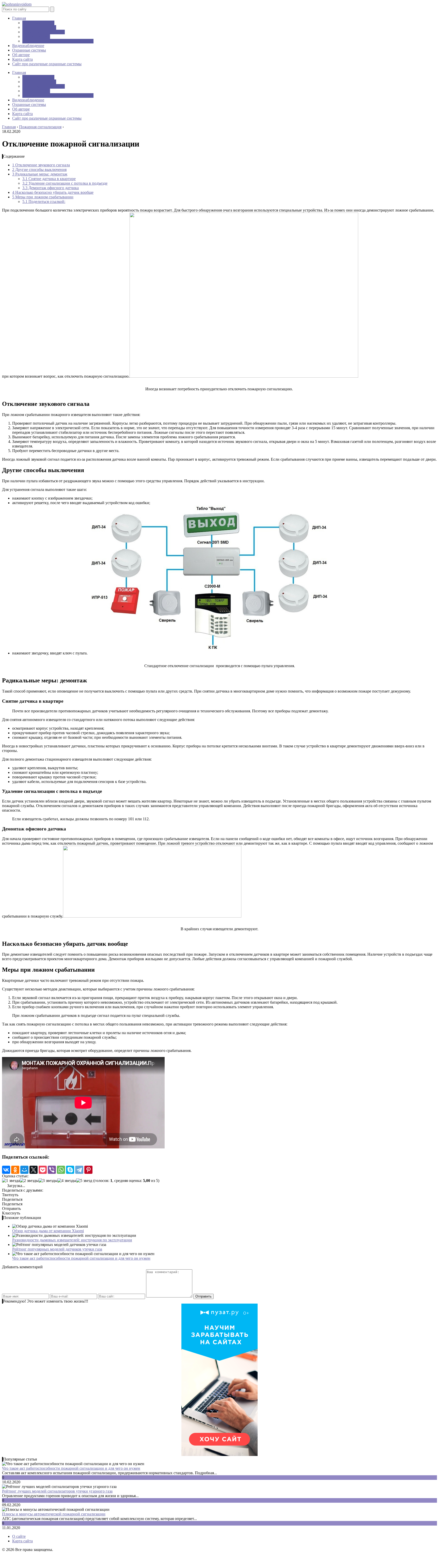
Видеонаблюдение (38, 23)
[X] (33, 1170)
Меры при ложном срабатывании (42, 197)
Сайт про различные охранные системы (47, 64)
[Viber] (52, 1170)
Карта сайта (22, 59)
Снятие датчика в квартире (49, 179)
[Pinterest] (88, 1170)
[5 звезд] (84, 1180)
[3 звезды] (48, 1180)
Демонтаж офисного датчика (50, 188)
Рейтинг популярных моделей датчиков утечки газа (57, 1249)
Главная (19, 18)
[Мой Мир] (24, 1170)
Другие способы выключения (39, 169)
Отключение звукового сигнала (41, 165)
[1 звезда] (11, 1180)
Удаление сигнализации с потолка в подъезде (64, 183)
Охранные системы (39, 27)
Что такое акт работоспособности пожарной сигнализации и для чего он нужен (81, 1258)
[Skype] (70, 1170)
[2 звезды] (29, 1180)
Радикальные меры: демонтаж (39, 174)
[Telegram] (79, 1170)
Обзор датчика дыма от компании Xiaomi (48, 1231)
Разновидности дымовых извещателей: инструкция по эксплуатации (72, 1240)
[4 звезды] (66, 1180)
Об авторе (21, 55)
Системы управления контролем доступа (57, 41)
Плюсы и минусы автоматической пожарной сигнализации (53, 1514)
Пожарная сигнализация (43, 32)
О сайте (19, 1536)
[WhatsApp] (61, 1170)
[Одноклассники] (15, 1170)
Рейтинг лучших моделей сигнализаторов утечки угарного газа (57, 1491)
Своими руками (36, 36)
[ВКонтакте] (6, 1170)
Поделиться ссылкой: (43, 201)
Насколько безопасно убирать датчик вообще (52, 192)
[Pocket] (43, 1170)
